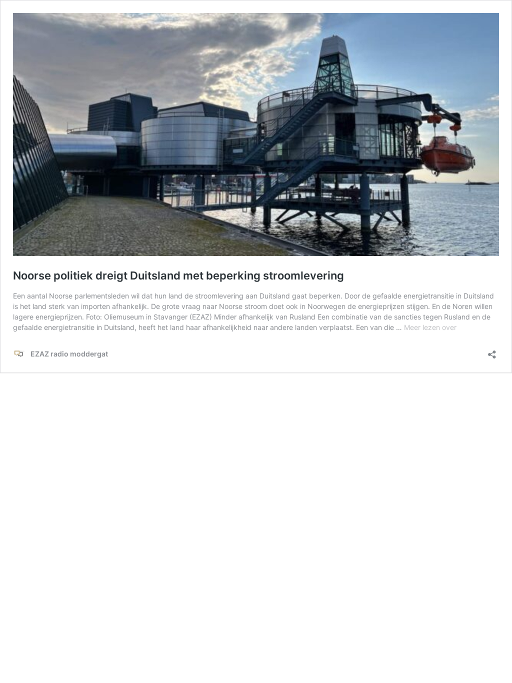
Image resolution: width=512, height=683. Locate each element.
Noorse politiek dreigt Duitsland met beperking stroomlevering (178, 275)
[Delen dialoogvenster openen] (492, 351)
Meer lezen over (430, 327)
